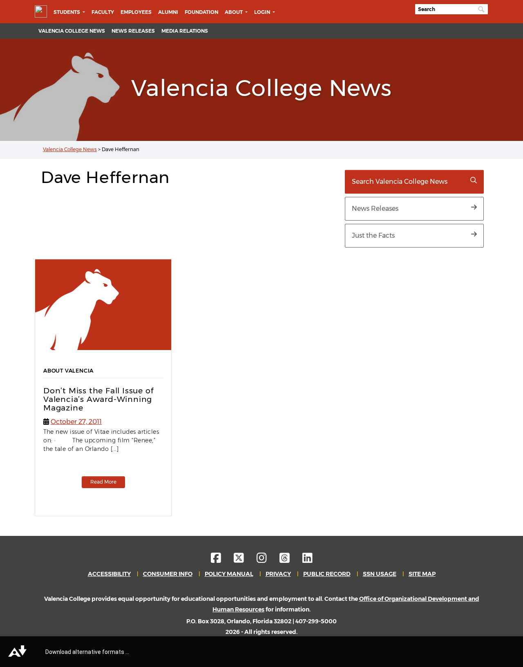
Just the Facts (373, 235)
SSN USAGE (379, 574)
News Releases (133, 31)
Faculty (103, 12)
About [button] (234, 12)
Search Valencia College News (399, 181)
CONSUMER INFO (167, 574)
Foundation (201, 12)
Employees (136, 12)
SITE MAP (422, 574)
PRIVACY (278, 574)
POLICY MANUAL (229, 574)
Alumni (168, 12)
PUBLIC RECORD (327, 574)
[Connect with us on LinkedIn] (307, 560)
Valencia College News (71, 31)
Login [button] (262, 12)
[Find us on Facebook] (221, 560)
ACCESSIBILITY (109, 574)
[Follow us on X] (244, 560)
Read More (103, 482)
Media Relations (184, 31)
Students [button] (67, 12)
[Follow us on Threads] (290, 560)
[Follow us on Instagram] (267, 560)
